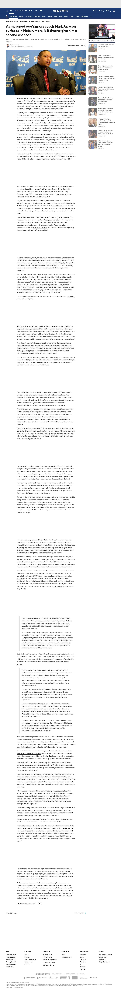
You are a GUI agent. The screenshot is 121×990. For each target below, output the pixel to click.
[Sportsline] (42, 977)
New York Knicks (42, 220)
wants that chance (51, 896)
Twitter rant (62, 217)
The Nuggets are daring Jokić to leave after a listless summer (105, 67)
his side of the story (27, 659)
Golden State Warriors (40, 104)
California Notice (48, 965)
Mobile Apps (10, 967)
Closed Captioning (49, 963)
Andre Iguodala (57, 206)
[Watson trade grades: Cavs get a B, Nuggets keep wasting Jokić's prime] (92, 144)
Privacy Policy (47, 957)
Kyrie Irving (53, 395)
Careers (26, 957)
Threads (82, 967)
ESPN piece (58, 586)
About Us (27, 955)
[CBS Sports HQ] (57, 974)
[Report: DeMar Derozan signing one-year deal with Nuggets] (92, 101)
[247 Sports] (29, 977)
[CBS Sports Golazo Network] (74, 974)
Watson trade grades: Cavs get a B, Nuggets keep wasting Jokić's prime (105, 143)
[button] (91, 16)
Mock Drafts (45, 21)
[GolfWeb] (93, 978)
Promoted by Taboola (79, 913)
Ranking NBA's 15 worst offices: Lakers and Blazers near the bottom (106, 78)
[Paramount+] (53, 977)
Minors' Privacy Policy (50, 959)
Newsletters (102, 957)
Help (63, 955)
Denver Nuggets (66, 106)
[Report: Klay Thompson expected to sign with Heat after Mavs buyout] (92, 112)
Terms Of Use (47, 955)
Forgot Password (104, 962)
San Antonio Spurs (26, 268)
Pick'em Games (11, 955)
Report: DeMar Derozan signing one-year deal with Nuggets (105, 99)
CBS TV (26, 964)
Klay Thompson (37, 474)
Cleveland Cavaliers (40, 228)
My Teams (102, 959)
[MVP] (75, 977)
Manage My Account (105, 955)
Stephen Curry (38, 203)
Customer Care (66, 957)
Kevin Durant (29, 197)
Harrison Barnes (56, 474)
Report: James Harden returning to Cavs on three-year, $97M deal (105, 132)
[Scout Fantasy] (84, 978)
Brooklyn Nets (57, 189)
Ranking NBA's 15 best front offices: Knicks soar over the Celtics (106, 89)
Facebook (83, 962)
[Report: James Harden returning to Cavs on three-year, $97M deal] (92, 134)
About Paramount (30, 959)
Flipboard (83, 969)
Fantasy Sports (10, 957)
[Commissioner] (65, 977)
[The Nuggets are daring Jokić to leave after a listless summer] (92, 69)
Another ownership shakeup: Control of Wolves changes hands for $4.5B (106, 121)
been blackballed (61, 211)
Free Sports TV (11, 959)
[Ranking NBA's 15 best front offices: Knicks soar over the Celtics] (92, 90)
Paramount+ (28, 962)
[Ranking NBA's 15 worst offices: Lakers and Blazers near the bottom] (92, 80)
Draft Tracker (23, 21)
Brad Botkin (15, 45)
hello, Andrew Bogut (38, 742)
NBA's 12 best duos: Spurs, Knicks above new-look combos (106, 57)
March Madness (11, 964)
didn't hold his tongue (24, 747)
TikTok (82, 957)
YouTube (83, 955)
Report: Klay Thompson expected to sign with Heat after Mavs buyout (105, 110)
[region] (102, 31)
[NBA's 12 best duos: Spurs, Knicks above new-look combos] (92, 59)
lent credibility (62, 194)
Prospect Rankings (34, 21)
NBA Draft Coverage (12, 21)
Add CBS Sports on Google (77, 45)
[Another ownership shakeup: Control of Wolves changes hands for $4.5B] (92, 122)
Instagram (83, 959)
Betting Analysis (11, 962)
